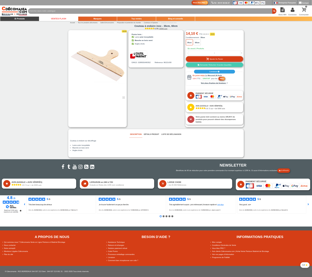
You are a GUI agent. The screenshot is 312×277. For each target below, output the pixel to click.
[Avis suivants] (308, 204)
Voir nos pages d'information (223, 254)
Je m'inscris (285, 170)
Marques (97, 19)
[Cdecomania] (14, 11)
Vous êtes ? (200, 3)
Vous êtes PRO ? (218, 248)
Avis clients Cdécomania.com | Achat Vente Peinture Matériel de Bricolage (240, 251)
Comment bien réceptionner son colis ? (123, 260)
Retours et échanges (116, 245)
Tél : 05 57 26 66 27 (222, 3)
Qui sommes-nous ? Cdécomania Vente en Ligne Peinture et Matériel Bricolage (34, 242)
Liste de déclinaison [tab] (171, 134)
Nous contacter (10, 245)
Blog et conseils (175, 19)
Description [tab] (136, 134)
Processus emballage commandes (121, 254)
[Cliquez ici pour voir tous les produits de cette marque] (138, 55)
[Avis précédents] (24, 204)
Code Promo (113, 251)
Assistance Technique (116, 242)
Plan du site (8, 254)
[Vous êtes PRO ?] (211, 248)
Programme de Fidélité (221, 257)
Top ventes (136, 19)
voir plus (220, 205)
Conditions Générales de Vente (224, 245)
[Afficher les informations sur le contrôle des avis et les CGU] (21, 211)
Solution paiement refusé (117, 248)
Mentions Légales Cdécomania (16, 251)
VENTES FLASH (58, 19)
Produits (21, 19)
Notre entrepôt (9, 248)
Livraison (214, 72)
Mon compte (217, 242)
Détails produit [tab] (151, 134)
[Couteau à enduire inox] (124, 97)
